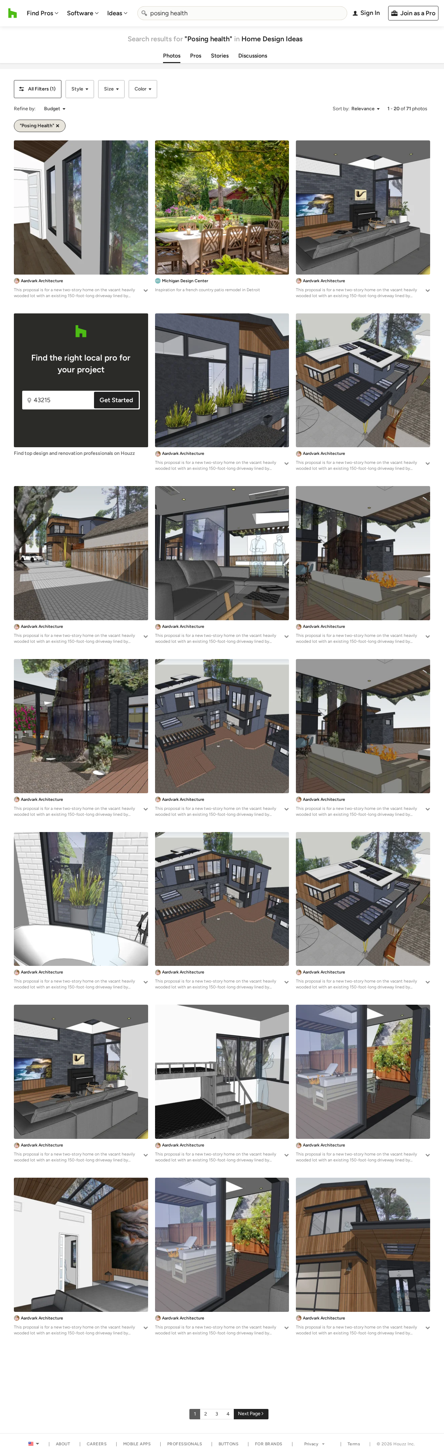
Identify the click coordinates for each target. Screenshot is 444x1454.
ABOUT (63, 1444)
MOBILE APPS (137, 1444)
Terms (354, 1444)
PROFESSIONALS (184, 1444)
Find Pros (40, 13)
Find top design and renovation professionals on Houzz (74, 453)
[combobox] (242, 13)
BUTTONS (229, 1444)
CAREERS (97, 1444)
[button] (37, 89)
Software (80, 13)
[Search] (144, 13)
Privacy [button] (311, 1444)
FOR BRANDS (268, 1444)
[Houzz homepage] (13, 13)
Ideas (114, 13)
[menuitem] (43, 13)
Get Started (116, 400)
